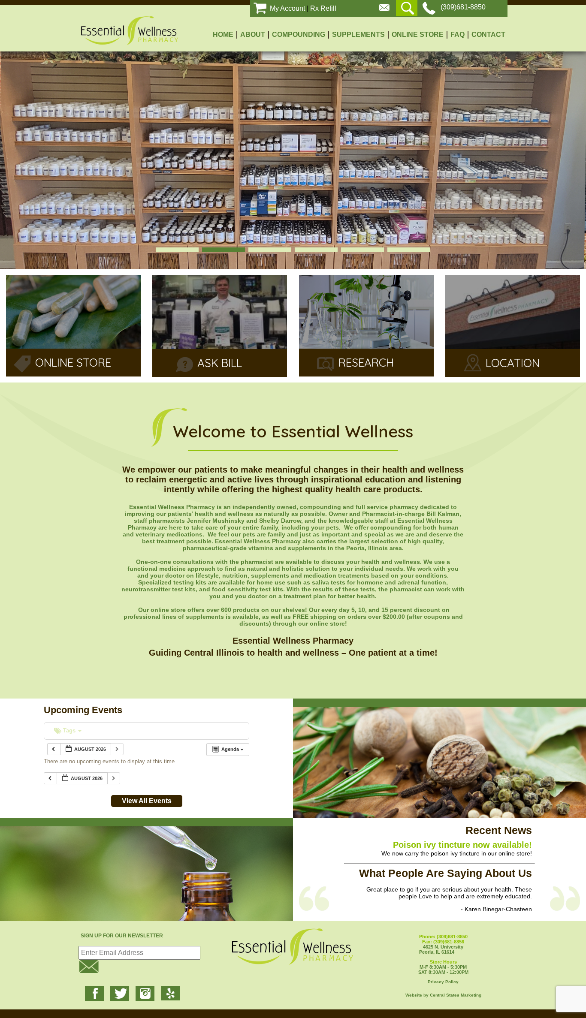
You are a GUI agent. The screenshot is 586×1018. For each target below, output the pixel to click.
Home (223, 34)
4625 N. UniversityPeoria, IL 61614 (443, 944)
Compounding (298, 34)
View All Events (147, 800)
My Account (287, 8)
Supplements (358, 34)
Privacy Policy (443, 981)
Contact (488, 34)
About (252, 34)
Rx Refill (323, 8)
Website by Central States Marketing (443, 995)
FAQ (457, 34)
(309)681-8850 (463, 7)
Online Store (418, 34)
